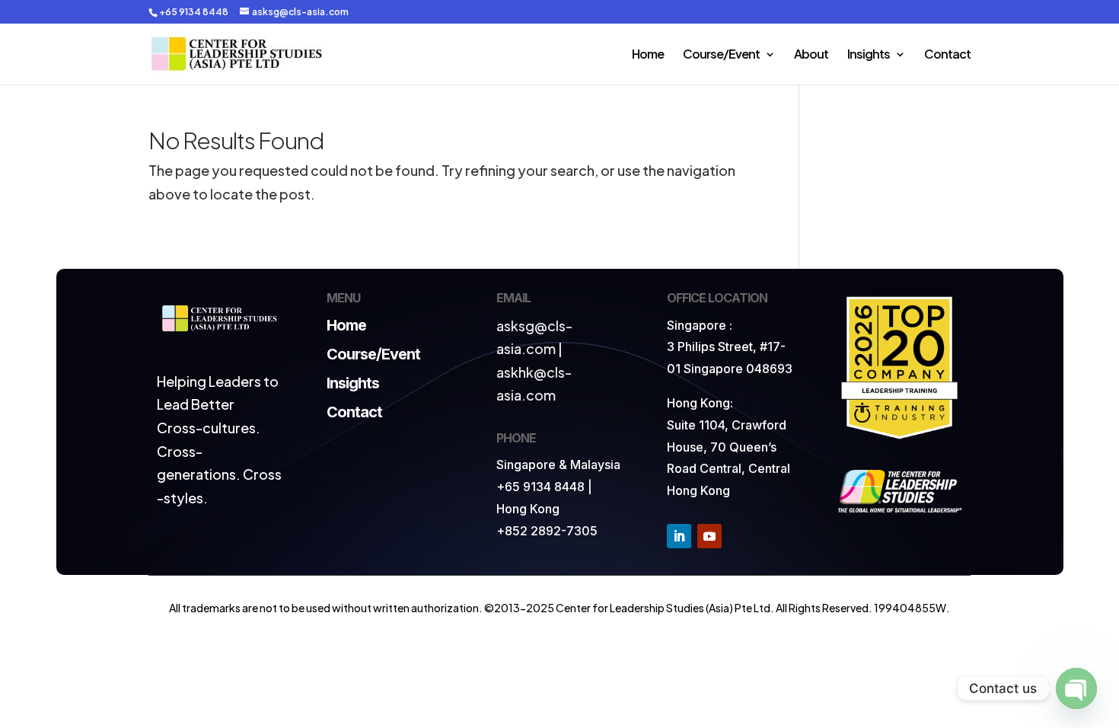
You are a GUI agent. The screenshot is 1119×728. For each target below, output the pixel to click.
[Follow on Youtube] (709, 536)
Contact (947, 55)
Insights (868, 55)
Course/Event (721, 55)
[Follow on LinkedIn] (679, 536)
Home (648, 55)
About (811, 55)
